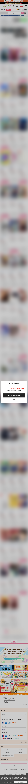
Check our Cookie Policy (7, 782)
